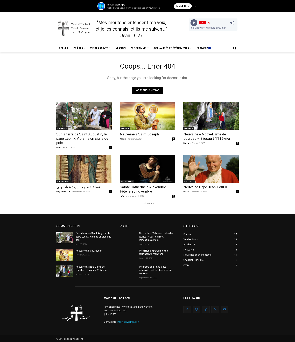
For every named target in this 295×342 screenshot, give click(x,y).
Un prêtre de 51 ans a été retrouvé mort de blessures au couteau (155, 270)
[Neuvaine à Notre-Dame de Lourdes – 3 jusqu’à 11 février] (211, 116)
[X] (215, 309)
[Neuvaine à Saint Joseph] (147, 116)
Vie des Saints (127, 181)
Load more (146, 203)
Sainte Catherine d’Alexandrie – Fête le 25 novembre (144, 189)
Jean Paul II (189, 181)
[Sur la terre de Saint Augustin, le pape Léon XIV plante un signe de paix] (84, 116)
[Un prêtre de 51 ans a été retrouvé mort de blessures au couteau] (128, 271)
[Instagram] (196, 309)
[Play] (193, 22)
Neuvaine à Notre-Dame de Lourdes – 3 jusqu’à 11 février (206, 136)
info (58, 147)
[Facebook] (187, 309)
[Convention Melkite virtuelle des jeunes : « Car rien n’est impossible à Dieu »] (128, 237)
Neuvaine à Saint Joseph (139, 134)
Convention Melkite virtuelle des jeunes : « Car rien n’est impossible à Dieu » (156, 236)
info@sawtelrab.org (128, 321)
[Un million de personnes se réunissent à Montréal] (128, 255)
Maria (123, 138)
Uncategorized (63, 181)
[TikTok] (206, 309)
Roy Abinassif (63, 191)
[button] (234, 48)
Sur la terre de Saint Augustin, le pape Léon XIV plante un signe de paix (82, 138)
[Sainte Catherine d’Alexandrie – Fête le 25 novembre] (147, 169)
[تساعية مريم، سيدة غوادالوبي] (84, 169)
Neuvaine (125, 128)
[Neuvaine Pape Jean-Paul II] (211, 169)
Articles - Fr (62, 128)
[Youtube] (224, 309)
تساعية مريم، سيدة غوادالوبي (78, 187)
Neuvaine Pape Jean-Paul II (205, 187)
